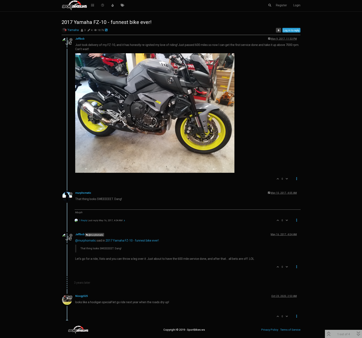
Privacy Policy (269, 329)
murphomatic (83, 192)
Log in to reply (291, 30)
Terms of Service (290, 329)
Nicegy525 (81, 296)
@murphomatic (95, 235)
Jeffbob (79, 38)
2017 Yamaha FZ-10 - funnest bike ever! (132, 240)
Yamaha (73, 30)
